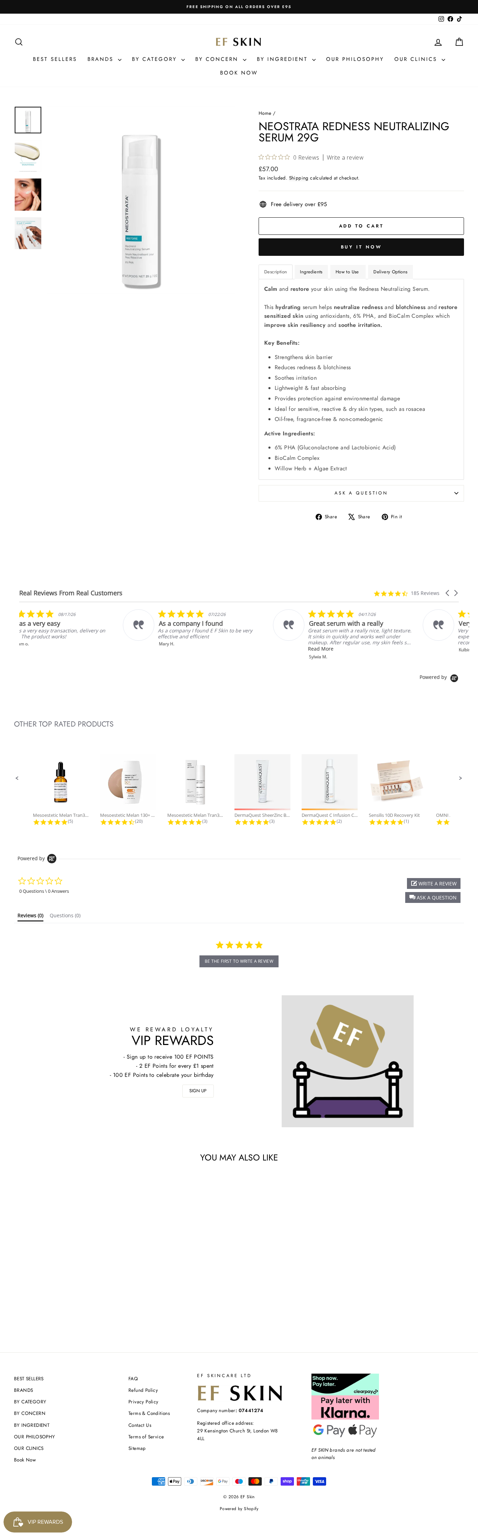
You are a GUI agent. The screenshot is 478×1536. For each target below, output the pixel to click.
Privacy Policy (143, 1401)
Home (265, 113)
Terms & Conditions (149, 1413)
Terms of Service (146, 1436)
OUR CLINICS (417, 59)
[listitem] (89, 628)
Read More (367, 648)
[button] (448, 593)
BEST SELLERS (55, 59)
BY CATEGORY (156, 59)
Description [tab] (275, 271)
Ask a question (361, 493)
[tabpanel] (361, 379)
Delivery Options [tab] (390, 271)
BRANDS (101, 59)
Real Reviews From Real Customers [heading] (70, 593)
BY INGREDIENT (283, 59)
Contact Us (139, 1425)
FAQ (133, 1378)
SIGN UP (197, 1090)
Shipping (299, 177)
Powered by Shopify (239, 1509)
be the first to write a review (239, 961)
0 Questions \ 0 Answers (44, 891)
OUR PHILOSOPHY (355, 59)
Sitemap (137, 1448)
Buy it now (361, 247)
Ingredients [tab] (311, 271)
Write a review (345, 157)
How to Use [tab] (348, 271)
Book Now (239, 73)
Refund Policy (143, 1390)
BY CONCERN (218, 59)
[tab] (30, 916)
